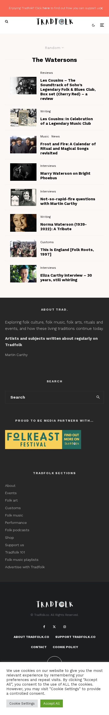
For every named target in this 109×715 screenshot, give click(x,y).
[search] (98, 397)
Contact (39, 647)
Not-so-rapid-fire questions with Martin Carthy (67, 201)
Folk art (12, 500)
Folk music (14, 515)
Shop (9, 537)
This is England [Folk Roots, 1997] (67, 252)
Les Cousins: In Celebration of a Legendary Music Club (66, 121)
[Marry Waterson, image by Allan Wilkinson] (23, 172)
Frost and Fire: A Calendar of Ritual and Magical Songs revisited (68, 148)
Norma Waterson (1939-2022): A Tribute (63, 226)
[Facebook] (44, 626)
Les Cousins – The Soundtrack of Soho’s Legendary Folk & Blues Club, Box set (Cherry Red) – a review (68, 89)
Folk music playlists (22, 560)
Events (11, 493)
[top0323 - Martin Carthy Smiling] (23, 197)
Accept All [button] (51, 703)
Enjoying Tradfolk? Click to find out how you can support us (54, 8)
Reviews (46, 73)
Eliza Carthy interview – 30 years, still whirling (66, 277)
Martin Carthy (16, 355)
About (10, 486)
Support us (14, 545)
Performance (16, 523)
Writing (45, 111)
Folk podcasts (17, 530)
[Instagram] (65, 626)
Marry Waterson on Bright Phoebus (65, 175)
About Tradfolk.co (31, 637)
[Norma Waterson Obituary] (23, 222)
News (55, 136)
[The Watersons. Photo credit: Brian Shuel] (23, 144)
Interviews (48, 166)
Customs (47, 242)
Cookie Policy (65, 647)
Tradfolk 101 (15, 552)
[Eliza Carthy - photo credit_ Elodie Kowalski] (23, 273)
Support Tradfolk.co (75, 637)
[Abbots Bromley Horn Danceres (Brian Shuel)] (23, 248)
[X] (54, 626)
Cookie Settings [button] (22, 703)
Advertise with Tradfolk (25, 567)
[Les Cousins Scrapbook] (23, 117)
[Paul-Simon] (23, 85)
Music (44, 136)
